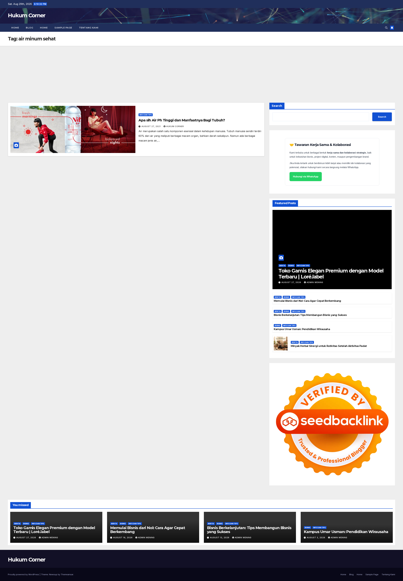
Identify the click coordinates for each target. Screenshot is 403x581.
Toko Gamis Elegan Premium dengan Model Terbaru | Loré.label (330, 274)
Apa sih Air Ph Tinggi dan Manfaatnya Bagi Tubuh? (182, 120)
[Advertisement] (201, 69)
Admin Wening (315, 282)
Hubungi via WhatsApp (305, 176)
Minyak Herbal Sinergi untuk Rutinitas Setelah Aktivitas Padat (329, 346)
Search (277, 106)
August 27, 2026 (291, 282)
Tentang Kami (88, 27)
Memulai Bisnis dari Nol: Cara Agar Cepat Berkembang (307, 300)
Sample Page (63, 27)
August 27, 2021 (151, 126)
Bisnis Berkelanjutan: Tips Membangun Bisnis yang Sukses (310, 315)
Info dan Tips (145, 115)
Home (15, 27)
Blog (29, 27)
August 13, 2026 (220, 537)
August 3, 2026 (316, 537)
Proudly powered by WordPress (24, 574)
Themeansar (67, 574)
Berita (282, 266)
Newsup (53, 574)
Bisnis (291, 266)
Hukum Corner (26, 15)
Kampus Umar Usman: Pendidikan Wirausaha (302, 329)
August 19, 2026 (123, 537)
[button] (386, 27)
